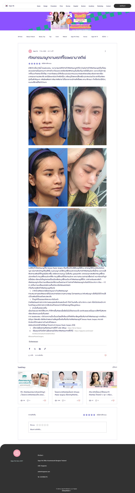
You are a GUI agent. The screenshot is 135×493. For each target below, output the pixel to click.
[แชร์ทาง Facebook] (29, 349)
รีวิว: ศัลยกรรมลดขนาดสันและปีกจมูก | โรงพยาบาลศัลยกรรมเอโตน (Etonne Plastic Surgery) (33, 393)
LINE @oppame (42, 466)
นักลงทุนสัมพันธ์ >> (66, 491)
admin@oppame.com (44, 471)
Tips (50, 37)
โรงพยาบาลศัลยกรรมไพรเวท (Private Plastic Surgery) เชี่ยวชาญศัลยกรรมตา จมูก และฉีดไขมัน (67, 393)
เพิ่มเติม (104, 37)
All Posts (20, 37)
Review (85, 37)
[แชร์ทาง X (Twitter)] (35, 349)
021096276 (43, 477)
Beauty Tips (42, 37)
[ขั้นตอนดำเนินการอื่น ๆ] (105, 51)
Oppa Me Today (75, 37)
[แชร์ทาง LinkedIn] (40, 349)
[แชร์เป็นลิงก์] (45, 349)
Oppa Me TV (94, 37)
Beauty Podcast (31, 37)
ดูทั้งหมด (115, 367)
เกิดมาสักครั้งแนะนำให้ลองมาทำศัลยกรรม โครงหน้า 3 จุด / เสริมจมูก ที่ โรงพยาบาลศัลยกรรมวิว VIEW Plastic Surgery (101, 393)
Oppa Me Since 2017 (17, 461)
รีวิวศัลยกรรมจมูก (33, 341)
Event (57, 37)
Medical (65, 37)
